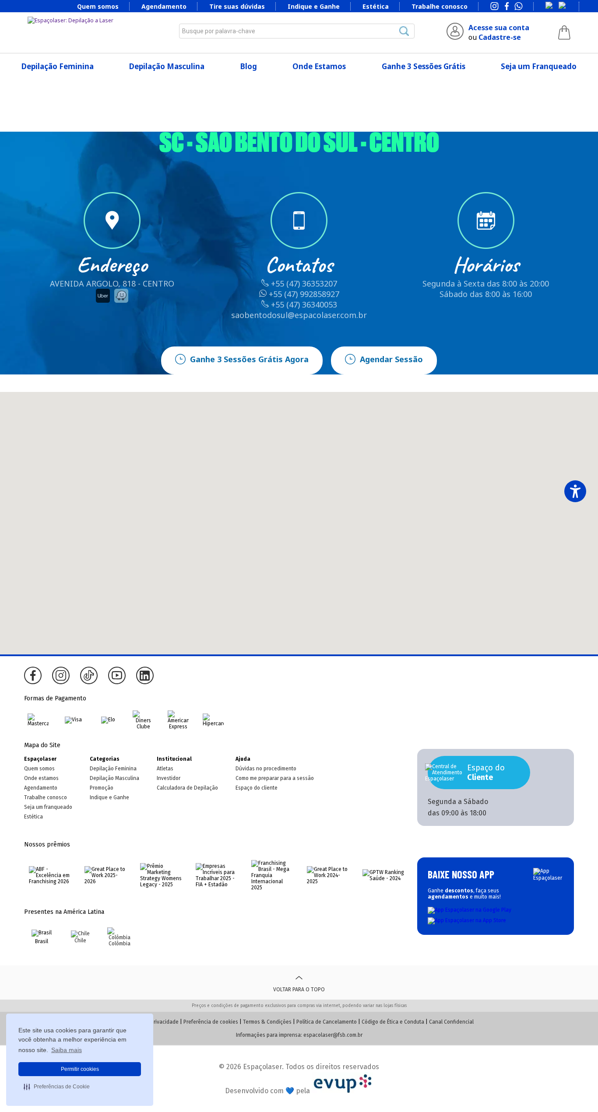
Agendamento (163, 6)
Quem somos (98, 6)
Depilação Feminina (57, 66)
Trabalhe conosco (440, 6)
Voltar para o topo (299, 989)
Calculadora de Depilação (187, 788)
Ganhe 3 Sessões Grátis (423, 66)
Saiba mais (66, 1049)
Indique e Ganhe (314, 6)
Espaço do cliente (257, 788)
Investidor (168, 778)
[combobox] (297, 31)
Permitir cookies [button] (80, 1069)
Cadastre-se (499, 37)
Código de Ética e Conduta (393, 1022)
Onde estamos (41, 778)
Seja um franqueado (48, 807)
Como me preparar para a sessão (275, 778)
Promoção (101, 788)
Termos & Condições (267, 1022)
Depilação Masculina (166, 66)
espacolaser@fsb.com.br (332, 1035)
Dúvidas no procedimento (266, 769)
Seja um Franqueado (539, 66)
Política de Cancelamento (326, 1022)
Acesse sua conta (498, 27)
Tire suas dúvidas (237, 6)
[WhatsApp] (518, 7)
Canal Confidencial (451, 1022)
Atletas (165, 769)
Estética (375, 6)
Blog (248, 66)
